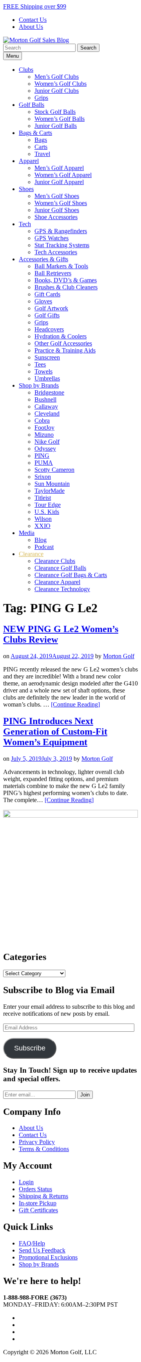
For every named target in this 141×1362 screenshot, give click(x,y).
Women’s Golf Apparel (63, 175)
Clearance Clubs (54, 561)
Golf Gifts (47, 315)
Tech (25, 224)
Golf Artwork (51, 308)
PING (41, 455)
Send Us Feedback (42, 1250)
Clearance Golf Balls (60, 568)
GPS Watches (51, 238)
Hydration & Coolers (60, 336)
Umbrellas (47, 378)
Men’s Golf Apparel (59, 168)
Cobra (42, 420)
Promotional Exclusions (48, 1257)
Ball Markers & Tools (61, 266)
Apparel (29, 161)
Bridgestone (49, 392)
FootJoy (44, 427)
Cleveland (47, 413)
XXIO (42, 525)
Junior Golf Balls (55, 125)
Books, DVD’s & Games (65, 280)
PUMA (43, 462)
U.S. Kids (46, 511)
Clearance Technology (62, 589)
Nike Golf (47, 441)
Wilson (43, 518)
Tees (40, 364)
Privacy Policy (37, 1142)
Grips (41, 97)
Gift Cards (47, 294)
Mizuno (44, 434)
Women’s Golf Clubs (60, 83)
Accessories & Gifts (43, 259)
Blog (40, 540)
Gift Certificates (38, 1210)
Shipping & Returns (43, 1196)
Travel (42, 154)
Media (26, 533)
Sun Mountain (52, 483)
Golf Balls (31, 104)
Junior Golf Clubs (56, 90)
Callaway (46, 406)
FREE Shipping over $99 (34, 6)
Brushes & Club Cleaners (66, 287)
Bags (40, 139)
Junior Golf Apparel (59, 182)
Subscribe (29, 1048)
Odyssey (45, 448)
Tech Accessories (55, 252)
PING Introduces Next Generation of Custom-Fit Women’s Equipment (55, 731)
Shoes (26, 189)
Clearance (31, 554)
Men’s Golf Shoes (56, 196)
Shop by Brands (39, 385)
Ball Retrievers (52, 273)
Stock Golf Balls (55, 111)
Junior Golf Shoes (56, 210)
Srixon (42, 476)
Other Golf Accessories (63, 343)
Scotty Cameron (54, 469)
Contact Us (33, 19)
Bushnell (45, 399)
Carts (40, 146)
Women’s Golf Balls (59, 118)
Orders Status (35, 1189)
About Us (31, 26)
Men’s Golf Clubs (56, 76)
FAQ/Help (32, 1243)
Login (26, 1182)
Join (85, 1095)
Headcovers (49, 329)
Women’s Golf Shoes (60, 203)
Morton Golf (118, 656)
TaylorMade (49, 490)
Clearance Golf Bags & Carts (70, 575)
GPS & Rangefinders (60, 231)
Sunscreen (47, 357)
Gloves (43, 301)
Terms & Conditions (44, 1149)
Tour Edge (47, 504)
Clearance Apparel (57, 582)
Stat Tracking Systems (61, 245)
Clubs (26, 69)
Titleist (42, 497)
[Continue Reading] (75, 704)
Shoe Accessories (56, 217)
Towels (43, 371)
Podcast (44, 547)
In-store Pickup (37, 1203)
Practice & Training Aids (65, 350)
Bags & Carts (35, 132)
